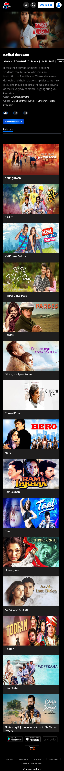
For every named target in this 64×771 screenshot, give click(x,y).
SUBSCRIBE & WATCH (13, 122)
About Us (9, 759)
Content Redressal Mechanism (32, 763)
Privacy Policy (38, 759)
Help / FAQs (53, 759)
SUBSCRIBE (46, 4)
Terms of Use (23, 759)
